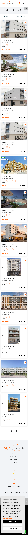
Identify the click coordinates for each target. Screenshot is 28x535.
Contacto (14, 468)
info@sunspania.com (14, 486)
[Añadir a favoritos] (25, 22)
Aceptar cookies (12, 521)
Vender (14, 465)
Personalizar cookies (12, 525)
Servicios (14, 462)
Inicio (14, 453)
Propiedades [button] (14, 456)
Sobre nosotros (14, 459)
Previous (2, 29)
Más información (7, 518)
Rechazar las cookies (12, 528)
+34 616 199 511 (14, 481)
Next (25, 29)
